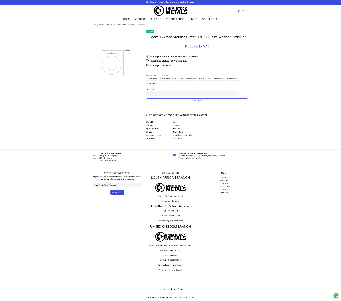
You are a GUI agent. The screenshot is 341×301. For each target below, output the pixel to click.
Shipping (224, 183)
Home (95, 25)
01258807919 (172, 255)
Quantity (150, 90)
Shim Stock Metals (170, 10)
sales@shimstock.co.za (173, 221)
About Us (224, 180)
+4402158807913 (174, 260)
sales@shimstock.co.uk (173, 265)
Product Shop (224, 186)
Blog (224, 189)
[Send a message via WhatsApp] (336, 295)
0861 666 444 (172, 211)
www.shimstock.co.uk (173, 270)
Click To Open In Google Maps (177, 206)
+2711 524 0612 (174, 216)
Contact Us (224, 192)
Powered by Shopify (186, 297)
